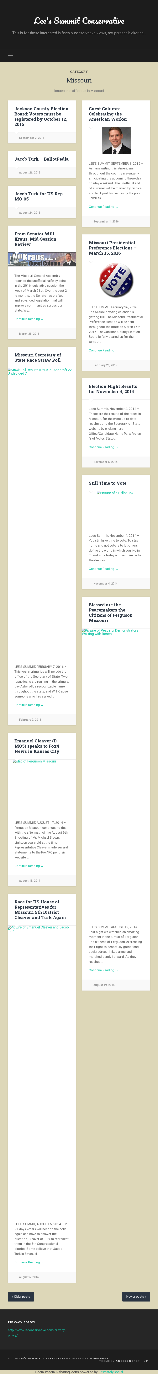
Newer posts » (136, 1296)
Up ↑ (147, 1360)
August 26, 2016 (29, 172)
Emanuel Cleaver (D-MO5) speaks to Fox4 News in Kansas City (37, 746)
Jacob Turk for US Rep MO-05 (38, 196)
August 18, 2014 (29, 880)
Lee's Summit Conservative (79, 20)
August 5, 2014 (29, 1277)
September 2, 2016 (31, 138)
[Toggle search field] (147, 55)
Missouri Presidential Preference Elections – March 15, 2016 (113, 248)
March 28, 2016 (29, 333)
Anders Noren (128, 1360)
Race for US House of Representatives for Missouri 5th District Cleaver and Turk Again (40, 909)
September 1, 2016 (105, 221)
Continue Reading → (103, 207)
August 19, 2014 (103, 985)
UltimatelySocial (110, 1372)
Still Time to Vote (107, 483)
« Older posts (21, 1296)
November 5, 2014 (105, 462)
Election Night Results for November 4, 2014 (113, 388)
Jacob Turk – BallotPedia (41, 159)
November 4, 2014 (105, 583)
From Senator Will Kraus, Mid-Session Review (35, 239)
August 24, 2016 (29, 212)
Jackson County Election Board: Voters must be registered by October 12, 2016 (41, 116)
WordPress (99, 1358)
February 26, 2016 (105, 365)
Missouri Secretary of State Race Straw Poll (37, 357)
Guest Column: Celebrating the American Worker (108, 114)
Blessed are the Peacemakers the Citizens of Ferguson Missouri (111, 612)
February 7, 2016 (30, 719)
